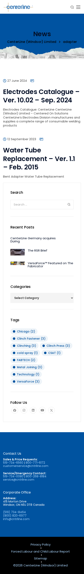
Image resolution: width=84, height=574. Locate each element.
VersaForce (28, 381)
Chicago (26, 331)
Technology (28, 374)
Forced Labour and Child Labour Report (40, 551)
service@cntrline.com (18, 480)
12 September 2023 (21, 139)
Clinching (26, 346)
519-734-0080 (13, 476)
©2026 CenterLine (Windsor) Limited (40, 565)
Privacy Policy (41, 544)
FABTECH (26, 360)
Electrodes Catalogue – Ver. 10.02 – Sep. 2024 (41, 96)
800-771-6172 (35, 463)
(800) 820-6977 (15, 516)
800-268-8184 (36, 476)
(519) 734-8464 (14, 512)
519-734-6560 (13, 463)
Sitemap (40, 558)
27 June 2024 (17, 81)
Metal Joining (29, 367)
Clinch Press (58, 346)
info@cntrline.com (16, 519)
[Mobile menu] (78, 7)
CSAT (54, 353)
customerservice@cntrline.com (25, 466)
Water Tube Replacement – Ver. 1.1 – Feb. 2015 (39, 158)
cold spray (27, 353)
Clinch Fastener (31, 339)
